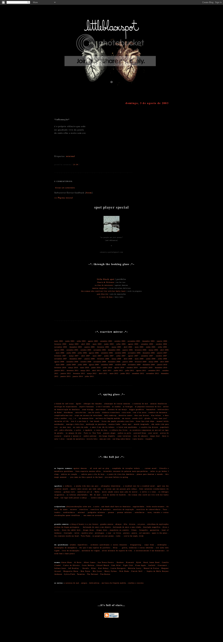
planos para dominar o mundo (150, 474)
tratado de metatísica (76, 439)
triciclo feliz (92, 439)
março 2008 (116, 359)
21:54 (75, 164)
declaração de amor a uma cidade (127, 527)
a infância (67, 486)
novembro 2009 (134, 365)
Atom (89, 192)
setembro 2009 (107, 365)
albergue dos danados (93, 404)
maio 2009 (60, 365)
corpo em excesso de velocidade (88, 415)
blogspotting (135, 545)
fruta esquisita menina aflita (88, 471)
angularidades (138, 506)
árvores (132, 524)
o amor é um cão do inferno (102, 427)
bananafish (150, 409)
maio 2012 (114, 373)
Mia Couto (97, 571)
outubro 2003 (119, 341)
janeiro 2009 (127, 362)
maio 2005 (139, 347)
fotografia (143, 530)
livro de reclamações (71, 551)
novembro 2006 (134, 353)
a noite (96, 506)
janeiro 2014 (78, 376)
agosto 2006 (94, 353)
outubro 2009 (120, 365)
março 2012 (92, 373)
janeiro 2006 (127, 350)
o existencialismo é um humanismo (149, 551)
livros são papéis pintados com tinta (118, 421)
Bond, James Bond (151, 562)
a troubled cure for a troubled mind (139, 486)
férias (115, 548)
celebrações (162, 545)
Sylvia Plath (69, 574)
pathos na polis (124, 433)
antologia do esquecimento (65, 406)
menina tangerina (99, 288)
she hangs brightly (107, 436)
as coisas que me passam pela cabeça (120, 489)
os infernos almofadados (77, 495)
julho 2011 (129, 370)
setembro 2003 (106, 341)
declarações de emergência (65, 548)
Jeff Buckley (73, 568)
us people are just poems (103, 536)
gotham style (69, 492)
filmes (134, 530)
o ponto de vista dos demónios (120, 474)
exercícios (84, 509)
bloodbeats (68, 412)
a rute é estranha (103, 406)
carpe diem (149, 545)
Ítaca (165, 509)
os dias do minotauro (104, 285)
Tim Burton (105, 574)
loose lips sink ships (145, 421)
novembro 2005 (100, 350)
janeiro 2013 (65, 376)
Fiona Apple (140, 565)
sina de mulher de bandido (114, 495)
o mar (108, 533)
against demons (80, 468)
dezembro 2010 (161, 367)
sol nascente (144, 533)
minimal (70, 156)
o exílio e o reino (148, 492)
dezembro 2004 (76, 347)
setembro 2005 (72, 350)
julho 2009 (82, 365)
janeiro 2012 (66, 373)
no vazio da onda (80, 427)
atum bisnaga (87, 409)
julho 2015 (89, 376)
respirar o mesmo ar (72, 436)
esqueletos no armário (119, 530)
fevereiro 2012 (79, 373)
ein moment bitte (86, 418)
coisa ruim (126, 412)
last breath (94, 421)
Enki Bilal (116, 565)
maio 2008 (139, 359)
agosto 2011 (141, 370)
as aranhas (116, 406)
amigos (84, 583)
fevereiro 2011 (72, 370)
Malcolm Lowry (134, 568)
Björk (138, 562)
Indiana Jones (60, 568)
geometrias (154, 530)
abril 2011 (96, 370)
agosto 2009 (94, 365)
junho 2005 (150, 347)
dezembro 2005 (114, 350)
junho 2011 (118, 370)
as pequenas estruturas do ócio (148, 406)
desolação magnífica (151, 527)
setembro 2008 (72, 362)
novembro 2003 (134, 341)
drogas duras (88, 530)
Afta (125, 524)
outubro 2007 (161, 356)
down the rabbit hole (71, 530)
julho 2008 (162, 359)
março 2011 (85, 370)
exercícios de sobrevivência (148, 509)
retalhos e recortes (136, 583)
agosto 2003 (93, 341)
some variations (124, 436)
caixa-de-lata (80, 412)
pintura (126, 533)
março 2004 (74, 344)
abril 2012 (103, 373)
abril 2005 (128, 347)
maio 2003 (58, 341)
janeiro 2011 (59, 370)
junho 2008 (150, 359)
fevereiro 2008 (103, 359)
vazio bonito (138, 439)
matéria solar (87, 533)
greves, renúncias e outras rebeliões (137, 548)
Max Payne (85, 571)
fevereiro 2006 (140, 350)
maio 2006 (60, 353)
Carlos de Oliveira (71, 565)
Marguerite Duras (70, 571)
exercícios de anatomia (101, 509)
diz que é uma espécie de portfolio (95, 548)
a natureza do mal (140, 404)
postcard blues (140, 433)
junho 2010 (96, 367)
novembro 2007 (60, 359)
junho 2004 (109, 344)
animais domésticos (158, 404)
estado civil (137, 418)
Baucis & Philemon (105, 282)
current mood (150, 468)
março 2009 (153, 362)
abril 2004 (85, 344)
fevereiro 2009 (140, 362)
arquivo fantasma (86, 406)
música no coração (69, 474)
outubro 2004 (161, 344)
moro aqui (127, 424)
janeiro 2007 (162, 353)
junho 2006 (71, 353)
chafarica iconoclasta (111, 412)
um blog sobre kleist (121, 439)
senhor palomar (90, 436)
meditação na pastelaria (96, 424)
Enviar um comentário (65, 188)
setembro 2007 (147, 356)
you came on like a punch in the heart (86, 477)
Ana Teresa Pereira (106, 562)
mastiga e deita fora (75, 424)
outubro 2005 (85, 350)
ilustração (68, 533)
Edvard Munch (103, 565)
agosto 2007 (133, 356)
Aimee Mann (66, 562)
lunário (57, 512)
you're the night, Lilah (133, 536)
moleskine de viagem (91, 551)
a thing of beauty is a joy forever (84, 524)
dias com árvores (142, 415)
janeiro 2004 (162, 341)
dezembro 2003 (148, 341)
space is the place (159, 533)
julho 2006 (82, 353)
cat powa (141, 524)
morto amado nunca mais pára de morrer (119, 492)
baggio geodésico (136, 409)
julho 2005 (162, 347)
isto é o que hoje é (79, 421)
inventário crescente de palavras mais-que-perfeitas (125, 471)
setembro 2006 (107, 353)
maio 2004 (97, 344)
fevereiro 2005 (103, 347)
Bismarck (130, 562)
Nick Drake (124, 571)
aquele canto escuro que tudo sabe (86, 489)
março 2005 (116, 347)
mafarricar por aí (85, 492)
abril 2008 (128, 359)
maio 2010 (84, 367)
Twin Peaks (85, 536)
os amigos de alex (74, 433)
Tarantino (81, 574)
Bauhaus (120, 562)
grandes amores (106, 524)
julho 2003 (81, 341)
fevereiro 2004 (60, 344)
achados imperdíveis (79, 545)
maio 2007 (97, 356)
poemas (111, 512)
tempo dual (155, 436)
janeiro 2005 (89, 347)
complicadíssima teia (63, 415)
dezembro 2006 (149, 353)
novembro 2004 (60, 347)
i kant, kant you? (159, 418)
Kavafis (86, 568)
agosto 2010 (119, 367)
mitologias (99, 533)
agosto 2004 (133, 344)
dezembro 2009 (149, 365)
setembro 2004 (147, 344)
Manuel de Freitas (151, 568)
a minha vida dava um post (86, 486)
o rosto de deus (106, 297)
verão (118, 536)
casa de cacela (94, 412)
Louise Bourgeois (118, 568)
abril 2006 (164, 350)
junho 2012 (125, 373)
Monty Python (110, 571)
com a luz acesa (139, 412)
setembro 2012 (138, 373)
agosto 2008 (59, 362)
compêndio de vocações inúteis (126, 468)
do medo (64, 509)
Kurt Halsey (103, 568)
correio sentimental (99, 498)
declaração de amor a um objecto (97, 527)
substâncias (139, 512)
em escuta (126, 418)
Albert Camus (90, 562)
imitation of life (61, 421)
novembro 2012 (152, 373)
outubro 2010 (132, 367)
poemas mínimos (124, 512)
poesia (134, 533)
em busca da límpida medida (108, 418)
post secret (153, 433)
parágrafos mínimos (96, 512)
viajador (148, 439)
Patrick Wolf (136, 571)
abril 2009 (164, 362)
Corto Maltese (88, 565)
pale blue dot (102, 294)
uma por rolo (105, 439)
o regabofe (87, 430)
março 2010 (73, 367)
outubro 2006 (120, 353)
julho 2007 (121, 356)
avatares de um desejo (117, 409)
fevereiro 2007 (60, 356)
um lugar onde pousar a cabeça (74, 498)
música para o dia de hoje (92, 474)
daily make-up (110, 415)
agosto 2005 (59, 350)
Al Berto (78, 562)
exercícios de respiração (123, 509)
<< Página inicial (63, 197)
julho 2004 (121, 344)
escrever (73, 509)
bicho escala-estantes (156, 506)
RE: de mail (95, 495)
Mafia (97, 492)
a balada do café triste (64, 404)
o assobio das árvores (148, 427)
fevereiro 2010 (60, 367)
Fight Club (128, 565)
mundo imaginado (141, 424)
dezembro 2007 (76, 359)
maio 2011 (107, 370)
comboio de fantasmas (157, 412)
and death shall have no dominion (116, 506)
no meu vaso (65, 427)
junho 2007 (109, 356)
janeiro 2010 (162, 365)
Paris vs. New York (92, 433)
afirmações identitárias (110, 486)
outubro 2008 (85, 362)
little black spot (105, 279)
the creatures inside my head (66, 536)
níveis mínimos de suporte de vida (117, 551)
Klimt (93, 568)
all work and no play (99, 468)
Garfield (151, 565)
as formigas (128, 406)
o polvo (77, 430)
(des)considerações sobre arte (78, 506)
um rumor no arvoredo (93, 515)
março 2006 (153, 350)
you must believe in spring (116, 477)
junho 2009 (71, 365)
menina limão (114, 424)
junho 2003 (70, 341)
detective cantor (125, 415)
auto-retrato (101, 409)
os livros (117, 533)
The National (92, 574)
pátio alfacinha (66, 430)
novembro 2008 (100, 362)
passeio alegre (109, 433)
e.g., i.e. (73, 418)
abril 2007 (85, 356)
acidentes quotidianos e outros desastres (109, 545)
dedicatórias (94, 583)
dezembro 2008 (114, 362)
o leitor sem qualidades (127, 427)
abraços (118, 524)
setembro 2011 (154, 370)
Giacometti (162, 565)
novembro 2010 (146, 367)
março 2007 (74, 356)
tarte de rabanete (140, 436)
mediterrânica (69, 512)
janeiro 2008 (89, 359)
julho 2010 (107, 367)
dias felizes (156, 415)
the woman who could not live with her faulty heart (103, 291)
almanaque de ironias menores (117, 404)
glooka (147, 418)
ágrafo (78, 404)
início (77, 533)
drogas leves (101, 530)
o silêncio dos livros (119, 430)
